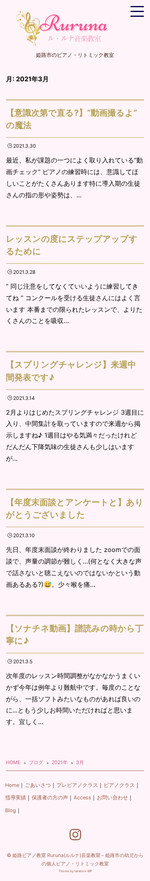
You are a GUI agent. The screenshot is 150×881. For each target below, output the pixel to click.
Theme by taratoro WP (75, 871)
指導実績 (15, 798)
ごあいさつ (38, 785)
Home (12, 785)
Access (82, 798)
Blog (10, 810)
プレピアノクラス (77, 785)
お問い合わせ (112, 798)
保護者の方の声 (50, 798)
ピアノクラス (119, 785)
